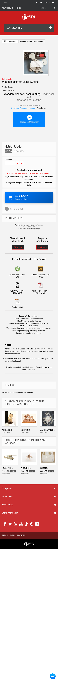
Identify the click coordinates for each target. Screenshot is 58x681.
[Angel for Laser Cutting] (10, 418)
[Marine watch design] (48, 418)
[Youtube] (21, 523)
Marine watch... (47, 430)
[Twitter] (10, 523)
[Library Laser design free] (29, 543)
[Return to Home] (4, 41)
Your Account (7, 8)
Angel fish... (26, 468)
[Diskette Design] (48, 457)
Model (4, 87)
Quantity (8, 159)
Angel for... (7, 430)
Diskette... (44, 468)
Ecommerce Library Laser (16, 535)
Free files (12, 41)
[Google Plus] (26, 524)
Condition (6, 90)
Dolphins (25, 430)
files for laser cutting (29, 100)
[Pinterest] (31, 523)
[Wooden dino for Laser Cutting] (36, 63)
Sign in (18, 8)
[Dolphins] (29, 418)
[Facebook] (5, 523)
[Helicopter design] (10, 457)
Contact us (6, 2)
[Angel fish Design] (29, 457)
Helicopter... (7, 468)
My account (7, 504)
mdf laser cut (39, 225)
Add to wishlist (16, 208)
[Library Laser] (29, 17)
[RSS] (15, 523)
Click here (18, 247)
